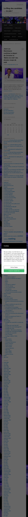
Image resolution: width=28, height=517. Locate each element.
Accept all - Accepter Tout (14, 270)
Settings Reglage (14, 267)
